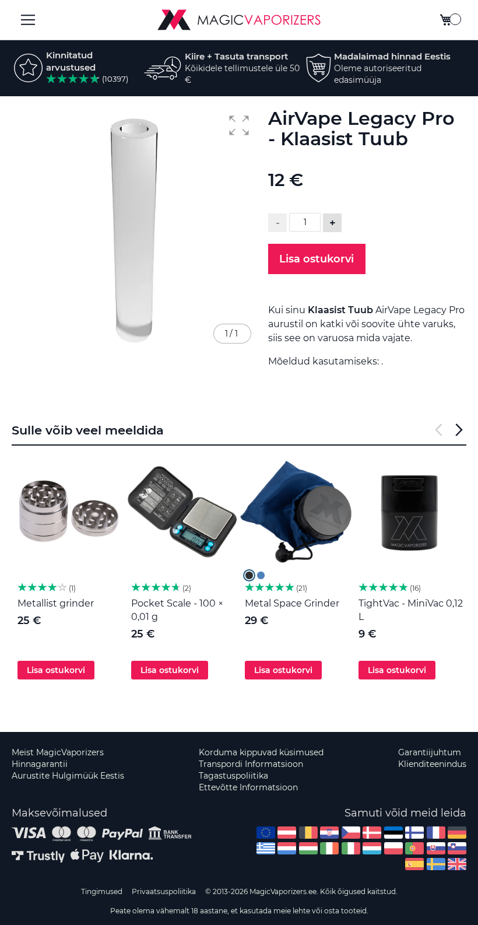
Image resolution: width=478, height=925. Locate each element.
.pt (414, 848)
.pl (393, 848)
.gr (265, 848)
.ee (393, 832)
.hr (329, 832)
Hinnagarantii (40, 764)
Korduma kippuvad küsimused (261, 752)
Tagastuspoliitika (233, 775)
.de (457, 832)
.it (351, 848)
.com (265, 832)
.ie (329, 848)
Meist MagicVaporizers (58, 752)
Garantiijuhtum (429, 752)
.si (457, 848)
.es (414, 864)
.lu (372, 848)
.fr (436, 832)
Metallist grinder (55, 603)
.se (436, 864)
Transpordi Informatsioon (251, 764)
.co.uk (457, 864)
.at (286, 832)
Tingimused (101, 891)
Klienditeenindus (432, 764)
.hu (308, 848)
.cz (351, 832)
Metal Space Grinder (292, 603)
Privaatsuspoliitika (164, 891)
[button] (239, 125)
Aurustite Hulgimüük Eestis (68, 775)
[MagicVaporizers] (239, 20)
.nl (286, 848)
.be (308, 832)
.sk (436, 848)
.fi (414, 832)
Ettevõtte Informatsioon (248, 787)
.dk (372, 832)
